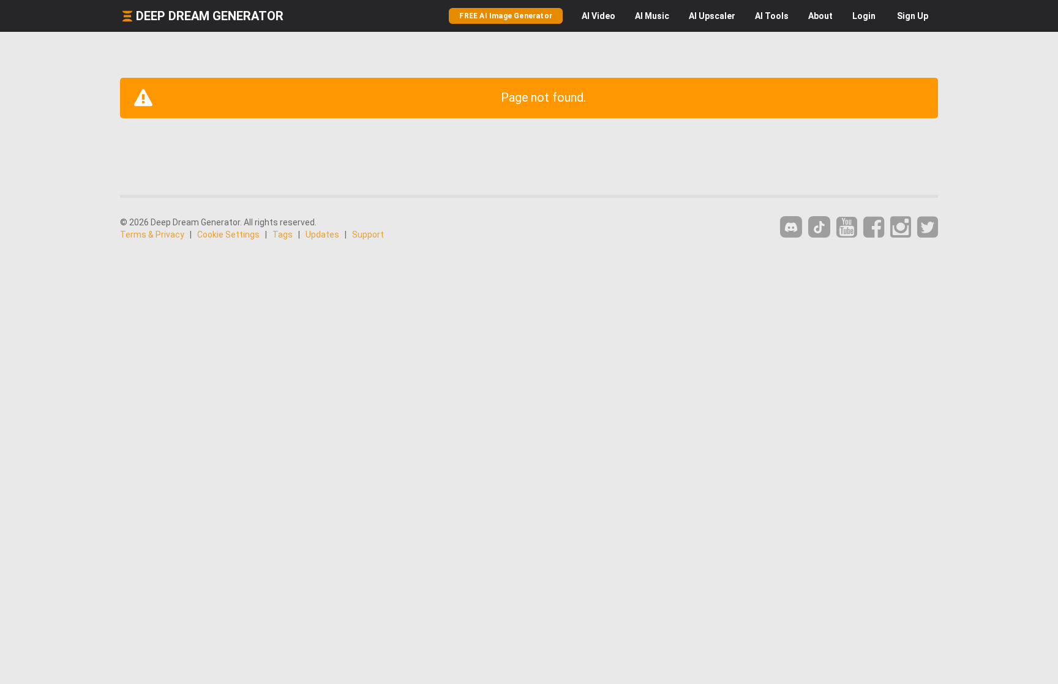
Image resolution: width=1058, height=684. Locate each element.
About (820, 16)
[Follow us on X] (927, 227)
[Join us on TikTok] (819, 227)
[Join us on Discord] (791, 227)
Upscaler (712, 16)
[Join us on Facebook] (873, 227)
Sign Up (912, 16)
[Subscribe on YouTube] (846, 227)
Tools (772, 16)
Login (864, 16)
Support (368, 234)
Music (652, 16)
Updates (322, 234)
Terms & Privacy (152, 234)
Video (598, 16)
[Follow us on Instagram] (900, 227)
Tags (282, 234)
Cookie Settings (228, 234)
